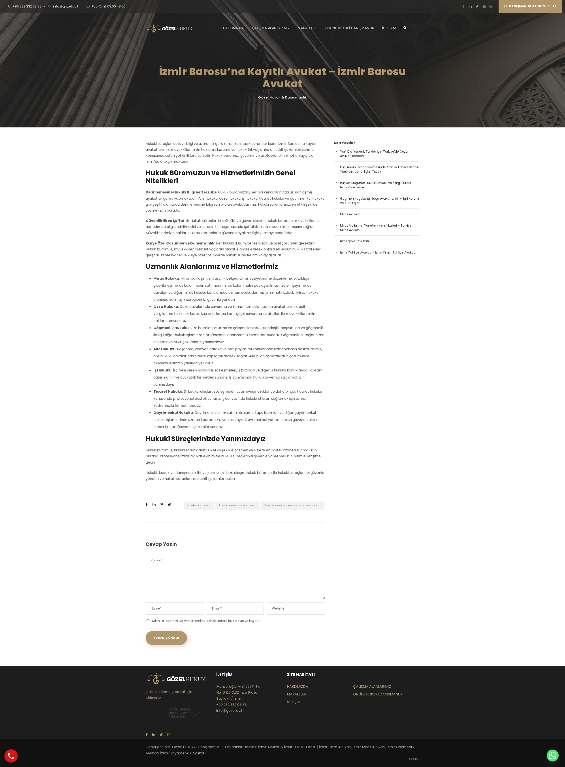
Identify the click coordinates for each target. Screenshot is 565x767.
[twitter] (477, 6)
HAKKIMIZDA (233, 28)
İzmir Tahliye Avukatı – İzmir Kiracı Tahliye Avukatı (378, 252)
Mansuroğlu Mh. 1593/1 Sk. (238, 686)
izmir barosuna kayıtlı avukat (292, 505)
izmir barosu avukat (237, 505)
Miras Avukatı (350, 214)
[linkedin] (470, 6)
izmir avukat (199, 505)
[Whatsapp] (553, 755)
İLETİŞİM (389, 28)
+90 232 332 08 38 (27, 6)
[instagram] (491, 6)
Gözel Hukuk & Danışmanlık (282, 97)
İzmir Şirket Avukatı (354, 241)
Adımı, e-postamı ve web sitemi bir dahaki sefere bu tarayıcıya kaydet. (206, 621)
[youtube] (484, 6)
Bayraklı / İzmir (229, 698)
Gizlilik (414, 759)
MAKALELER (307, 28)
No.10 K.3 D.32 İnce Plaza (236, 692)
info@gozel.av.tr (66, 6)
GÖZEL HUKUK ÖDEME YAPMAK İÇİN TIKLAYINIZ (184, 713)
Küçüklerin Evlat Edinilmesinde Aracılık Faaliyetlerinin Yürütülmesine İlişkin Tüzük (379, 169)
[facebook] (464, 6)
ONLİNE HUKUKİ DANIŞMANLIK (349, 28)
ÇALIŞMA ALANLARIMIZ (271, 28)
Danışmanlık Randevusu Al (532, 6)
